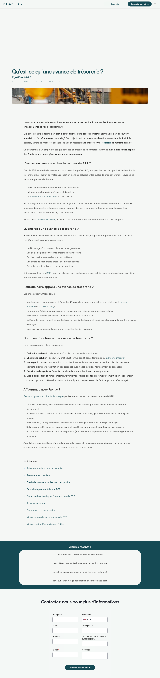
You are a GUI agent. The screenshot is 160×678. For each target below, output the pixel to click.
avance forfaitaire (46, 219)
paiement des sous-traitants (44, 196)
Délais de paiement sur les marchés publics (48, 482)
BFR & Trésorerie (28, 81)
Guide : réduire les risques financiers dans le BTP (51, 496)
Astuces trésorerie (36, 503)
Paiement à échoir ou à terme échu (44, 468)
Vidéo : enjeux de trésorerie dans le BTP (47, 517)
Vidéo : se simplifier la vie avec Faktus (45, 524)
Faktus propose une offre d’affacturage (43, 396)
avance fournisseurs (116, 357)
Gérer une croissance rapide (41, 510)
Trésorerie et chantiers (38, 475)
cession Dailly (47, 306)
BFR (48, 273)
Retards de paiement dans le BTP (43, 489)
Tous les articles (16, 81)
